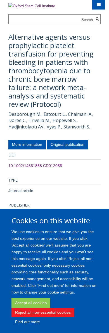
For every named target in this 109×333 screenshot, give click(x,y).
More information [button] (27, 144)
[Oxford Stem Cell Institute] (31, 4)
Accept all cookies (31, 303)
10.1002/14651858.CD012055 (35, 165)
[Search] (97, 19)
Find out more (27, 322)
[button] (98, 5)
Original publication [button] (67, 144)
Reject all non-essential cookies (43, 312)
